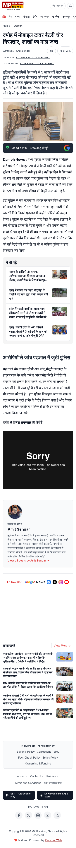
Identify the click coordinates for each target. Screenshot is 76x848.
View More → (62, 645)
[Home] (4, 16)
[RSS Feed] (57, 815)
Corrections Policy (48, 751)
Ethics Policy (50, 757)
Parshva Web (53, 840)
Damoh (18, 25)
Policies (51, 776)
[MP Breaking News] (13, 5)
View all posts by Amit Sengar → (28, 560)
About (20, 776)
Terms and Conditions (28, 782)
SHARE (67, 50)
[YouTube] (47, 815)
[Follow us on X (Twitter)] (55, 582)
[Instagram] (38, 815)
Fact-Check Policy (29, 757)
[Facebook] (19, 815)
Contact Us (37, 776)
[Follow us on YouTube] (66, 582)
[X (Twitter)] (28, 815)
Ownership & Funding (38, 763)
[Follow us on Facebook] (49, 582)
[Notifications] (70, 6)
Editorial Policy (26, 751)
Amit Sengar (23, 50)
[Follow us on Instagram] (60, 582)
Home (6, 25)
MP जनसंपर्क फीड (53, 782)
